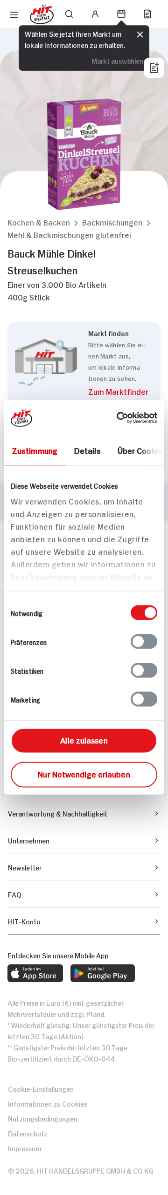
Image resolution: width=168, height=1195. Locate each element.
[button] (38, 222)
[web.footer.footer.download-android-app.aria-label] (102, 973)
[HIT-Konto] (95, 14)
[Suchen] (69, 14)
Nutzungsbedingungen (42, 1118)
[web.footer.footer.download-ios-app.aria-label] (35, 973)
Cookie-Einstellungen (41, 1088)
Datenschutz (28, 1133)
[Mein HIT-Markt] (121, 14)
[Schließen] (140, 35)
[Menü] (14, 14)
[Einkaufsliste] (147, 14)
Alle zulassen (83, 740)
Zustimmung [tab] (34, 450)
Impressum (24, 1147)
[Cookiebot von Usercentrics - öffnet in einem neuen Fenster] (118, 418)
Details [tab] (87, 450)
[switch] (144, 641)
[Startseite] (42, 14)
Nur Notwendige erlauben (84, 774)
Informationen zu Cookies (47, 1103)
